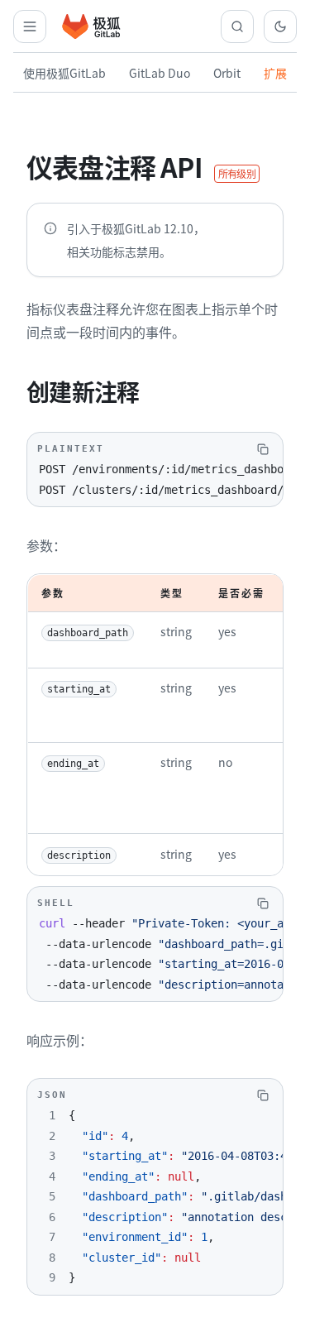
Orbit (227, 73)
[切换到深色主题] (280, 26)
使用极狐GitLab (64, 73)
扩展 (275, 73)
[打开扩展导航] (29, 26)
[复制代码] (263, 449)
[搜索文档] (237, 26)
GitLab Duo (159, 73)
